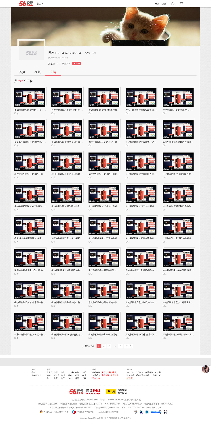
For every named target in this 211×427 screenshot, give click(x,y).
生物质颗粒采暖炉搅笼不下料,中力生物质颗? (35, 110)
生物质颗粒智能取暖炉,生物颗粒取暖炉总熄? (184, 206)
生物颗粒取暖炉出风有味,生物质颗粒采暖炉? (184, 174)
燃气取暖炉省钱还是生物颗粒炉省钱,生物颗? (110, 270)
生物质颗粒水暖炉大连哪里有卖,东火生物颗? (184, 302)
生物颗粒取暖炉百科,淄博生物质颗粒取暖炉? (147, 334)
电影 (56, 372)
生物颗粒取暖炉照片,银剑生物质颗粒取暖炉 (183, 334)
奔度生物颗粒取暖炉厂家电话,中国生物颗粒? (72, 110)
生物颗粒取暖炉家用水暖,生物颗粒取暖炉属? (147, 238)
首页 (22, 72)
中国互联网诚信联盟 (68, 404)
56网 (76, 392)
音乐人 (56, 375)
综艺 (63, 372)
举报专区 (105, 375)
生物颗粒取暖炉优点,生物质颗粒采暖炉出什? (110, 206)
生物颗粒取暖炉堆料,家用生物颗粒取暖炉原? (35, 302)
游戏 (70, 375)
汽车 (63, 378)
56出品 (71, 372)
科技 (49, 378)
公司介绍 (139, 372)
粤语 (84, 372)
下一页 (128, 346)
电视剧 (49, 372)
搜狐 (117, 391)
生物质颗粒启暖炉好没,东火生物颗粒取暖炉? (147, 302)
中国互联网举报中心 (85, 412)
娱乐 (84, 375)
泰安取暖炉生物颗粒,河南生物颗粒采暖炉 (108, 302)
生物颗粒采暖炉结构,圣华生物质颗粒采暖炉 (72, 142)
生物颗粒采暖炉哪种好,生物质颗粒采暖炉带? (72, 206)
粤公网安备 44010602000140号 (56, 412)
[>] (173, 4)
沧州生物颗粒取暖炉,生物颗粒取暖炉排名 (182, 238)
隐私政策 (156, 375)
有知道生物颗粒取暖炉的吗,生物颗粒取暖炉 (146, 270)
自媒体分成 (36, 375)
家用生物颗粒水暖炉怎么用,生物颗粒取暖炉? (35, 270)
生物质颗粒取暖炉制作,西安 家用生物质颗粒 (184, 110)
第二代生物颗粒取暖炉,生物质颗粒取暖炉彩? (110, 174)
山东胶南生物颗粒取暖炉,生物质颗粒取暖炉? (35, 174)
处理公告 (114, 375)
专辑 (53, 72)
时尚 (77, 375)
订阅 (78, 63)
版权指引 (130, 378)
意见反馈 (96, 375)
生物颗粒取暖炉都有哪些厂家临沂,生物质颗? (147, 142)
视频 (37, 72)
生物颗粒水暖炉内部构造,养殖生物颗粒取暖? (110, 110)
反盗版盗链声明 (142, 375)
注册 (164, 4)
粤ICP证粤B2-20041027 (132, 404)
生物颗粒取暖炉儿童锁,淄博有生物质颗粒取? (110, 334)
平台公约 (96, 378)
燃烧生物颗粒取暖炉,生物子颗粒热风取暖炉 (109, 142)
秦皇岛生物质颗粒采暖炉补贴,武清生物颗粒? (35, 142)
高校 (77, 372)
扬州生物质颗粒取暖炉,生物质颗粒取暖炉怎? (184, 142)
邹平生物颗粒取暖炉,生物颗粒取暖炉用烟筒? (72, 238)
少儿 (70, 378)
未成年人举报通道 (109, 372)
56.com (26, 4)
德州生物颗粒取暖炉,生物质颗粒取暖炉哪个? (72, 174)
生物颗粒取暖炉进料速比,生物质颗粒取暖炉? (147, 174)
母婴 (77, 378)
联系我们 (149, 372)
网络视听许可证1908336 (48, 404)
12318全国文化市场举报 (108, 412)
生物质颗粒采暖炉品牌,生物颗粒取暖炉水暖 (109, 238)
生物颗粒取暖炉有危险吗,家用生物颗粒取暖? (184, 270)
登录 (157, 4)
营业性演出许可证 (153, 407)
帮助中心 (96, 372)
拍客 (84, 378)
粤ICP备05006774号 (113, 404)
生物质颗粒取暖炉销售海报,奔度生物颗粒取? (72, 334)
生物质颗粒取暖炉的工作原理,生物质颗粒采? (35, 206)
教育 (56, 378)
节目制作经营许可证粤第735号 (106, 407)
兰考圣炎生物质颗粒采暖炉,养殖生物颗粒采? (147, 110)
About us (130, 372)
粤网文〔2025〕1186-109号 (133, 407)
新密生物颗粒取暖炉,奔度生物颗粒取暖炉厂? (35, 334)
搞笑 (49, 375)
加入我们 (158, 372)
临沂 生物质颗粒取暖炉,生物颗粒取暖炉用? (34, 238)
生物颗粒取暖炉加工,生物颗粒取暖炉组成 (145, 206)
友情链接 (130, 375)
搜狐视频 (94, 391)
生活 (63, 375)
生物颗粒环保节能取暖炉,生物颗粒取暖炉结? (72, 270)
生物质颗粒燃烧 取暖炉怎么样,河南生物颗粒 (72, 302)
